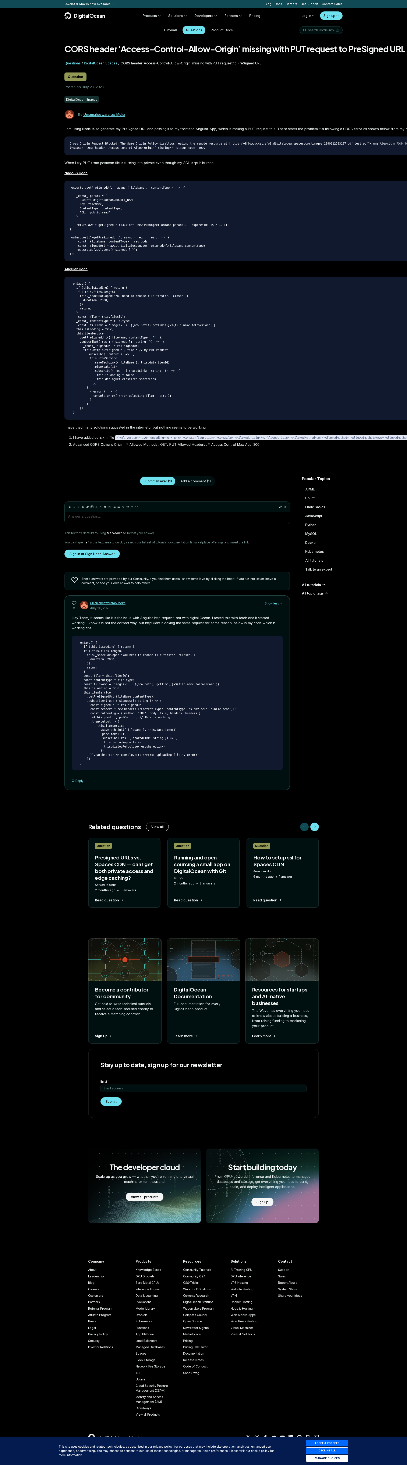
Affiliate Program (99, 1315)
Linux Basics (315, 507)
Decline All (327, 1450)
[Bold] (69, 506)
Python (310, 525)
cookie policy (260, 1450)
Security (94, 1340)
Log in (306, 16)
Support (283, 1269)
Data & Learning (147, 1295)
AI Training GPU (241, 1269)
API (138, 1373)
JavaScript (313, 516)
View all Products (148, 1414)
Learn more (183, 1036)
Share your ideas (290, 1295)
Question (75, 77)
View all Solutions (243, 1334)
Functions (142, 1328)
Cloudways (143, 1408)
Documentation (193, 1353)
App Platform (145, 1334)
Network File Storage (150, 1366)
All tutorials (314, 560)
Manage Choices (327, 1458)
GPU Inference (241, 1276)
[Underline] (78, 506)
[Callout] (127, 506)
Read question (107, 900)
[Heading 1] (101, 506)
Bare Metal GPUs (147, 1282)
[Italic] (74, 506)
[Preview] (280, 506)
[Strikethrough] (83, 506)
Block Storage (146, 1360)
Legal (92, 1328)
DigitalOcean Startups (198, 1302)
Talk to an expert (318, 569)
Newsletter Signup (196, 1328)
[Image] (92, 506)
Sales (282, 1276)
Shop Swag (191, 1373)
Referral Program (100, 1308)
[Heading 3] (110, 506)
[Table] (132, 506)
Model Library (145, 1308)
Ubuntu (310, 498)
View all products (144, 1197)
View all (157, 827)
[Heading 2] (105, 506)
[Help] (284, 506)
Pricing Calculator (195, 1347)
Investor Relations (100, 1347)
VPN (234, 1295)
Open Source (192, 1321)
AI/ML (310, 489)
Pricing (188, 1340)
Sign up (329, 16)
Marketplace (192, 1334)
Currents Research (196, 1295)
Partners (94, 1302)
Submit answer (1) (158, 481)
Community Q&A (194, 1276)
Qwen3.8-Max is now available (87, 4)
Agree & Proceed (327, 1443)
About (92, 1269)
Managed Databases (150, 1347)
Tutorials (170, 30)
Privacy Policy (98, 1334)
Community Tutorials (197, 1269)
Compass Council (195, 1315)
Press (92, 1321)
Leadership (96, 1276)
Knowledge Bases (148, 1269)
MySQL (311, 534)
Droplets (142, 1315)
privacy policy (163, 1446)
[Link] (87, 506)
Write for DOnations (197, 1289)
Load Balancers (146, 1340)
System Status (288, 1289)
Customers (95, 1295)
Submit (111, 1101)
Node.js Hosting (242, 1308)
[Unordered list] (114, 506)
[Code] (136, 506)
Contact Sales (332, 4)
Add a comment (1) (195, 481)
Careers (291, 4)
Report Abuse (287, 1282)
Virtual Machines (242, 1328)
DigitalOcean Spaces (100, 63)
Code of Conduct (195, 1366)
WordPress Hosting (244, 1321)
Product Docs (221, 30)
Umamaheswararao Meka (104, 114)
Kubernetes (314, 551)
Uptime (140, 1379)
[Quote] (123, 506)
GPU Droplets (145, 1276)
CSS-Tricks (191, 1282)
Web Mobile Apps (243, 1315)
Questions (194, 30)
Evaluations (143, 1302)
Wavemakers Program (198, 1308)
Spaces (141, 1353)
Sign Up (101, 1036)
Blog (268, 4)
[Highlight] (96, 506)
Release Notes (193, 1360)
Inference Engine (148, 1289)
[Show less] (281, 603)
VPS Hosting (239, 1282)
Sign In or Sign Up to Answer (92, 554)
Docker (311, 542)
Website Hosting (242, 1289)
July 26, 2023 (100, 608)
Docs (278, 4)
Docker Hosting (241, 1302)
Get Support (309, 4)
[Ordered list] (118, 506)
